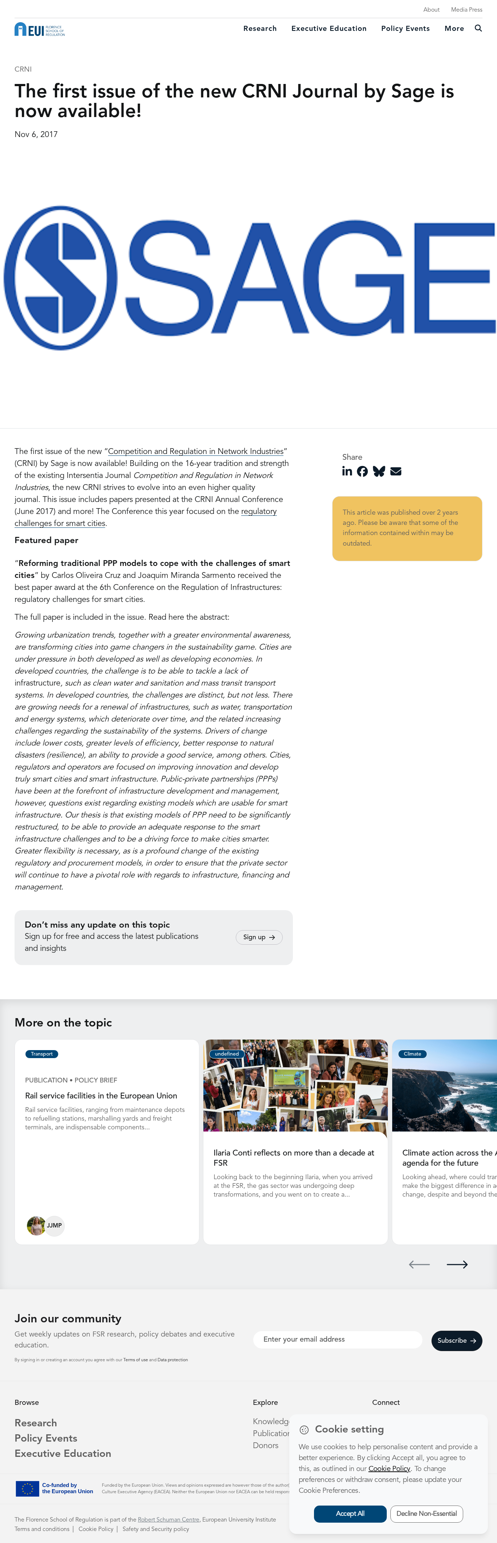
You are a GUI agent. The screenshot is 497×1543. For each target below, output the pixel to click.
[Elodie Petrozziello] (37, 1226)
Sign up (254, 937)
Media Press (466, 10)
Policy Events (405, 29)
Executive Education (63, 1454)
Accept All (350, 1514)
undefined (227, 1054)
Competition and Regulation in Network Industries (195, 452)
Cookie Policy (96, 1529)
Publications (274, 1434)
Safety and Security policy (156, 1529)
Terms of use (136, 1360)
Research (260, 29)
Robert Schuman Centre (168, 1520)
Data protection (173, 1360)
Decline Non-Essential (427, 1514)
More (454, 29)
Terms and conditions (42, 1529)
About (432, 10)
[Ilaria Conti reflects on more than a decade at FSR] (295, 1089)
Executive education (329, 29)
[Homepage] (40, 29)
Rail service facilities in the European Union (101, 1096)
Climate (412, 1054)
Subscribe (452, 1341)
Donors (265, 1446)
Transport (42, 1054)
